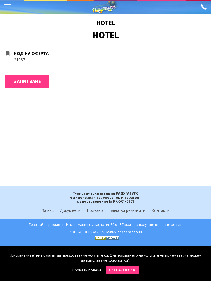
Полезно (95, 210)
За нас (48, 210)
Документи (70, 210)
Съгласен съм (122, 270)
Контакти (161, 210)
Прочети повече (87, 270)
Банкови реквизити (127, 210)
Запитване (27, 81)
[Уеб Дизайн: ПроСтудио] (105, 236)
